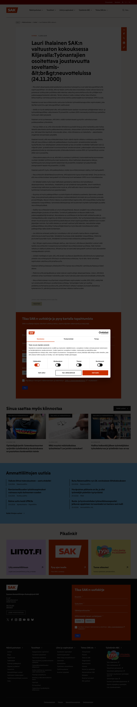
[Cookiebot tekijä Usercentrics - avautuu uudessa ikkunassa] (100, 332)
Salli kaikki (95, 373)
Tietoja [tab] (96, 339)
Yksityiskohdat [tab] (68, 339)
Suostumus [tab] (40, 339)
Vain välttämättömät (68, 373)
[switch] (58, 364)
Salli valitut (41, 373)
